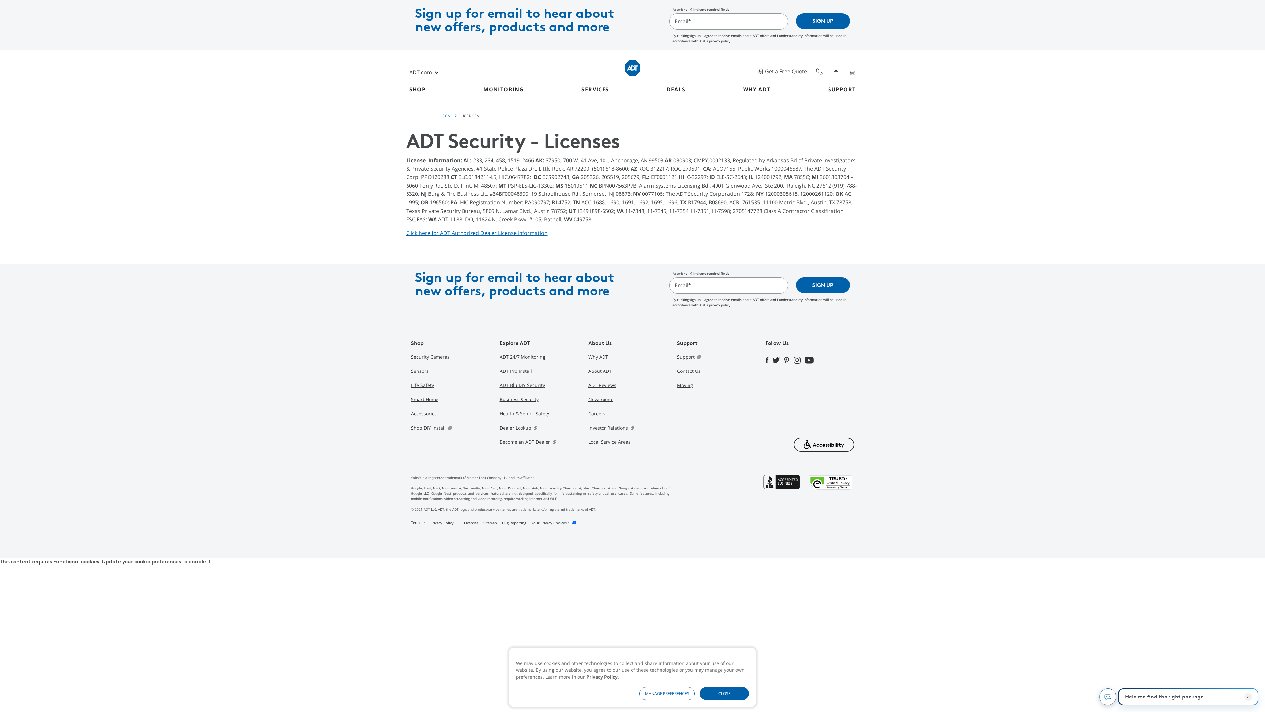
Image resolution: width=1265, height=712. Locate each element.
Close (724, 693)
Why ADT (757, 89)
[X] (778, 359)
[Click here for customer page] (836, 71)
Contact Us (689, 371)
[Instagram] (799, 360)
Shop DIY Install (429, 428)
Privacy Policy (602, 677)
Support (842, 89)
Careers (597, 413)
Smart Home (424, 399)
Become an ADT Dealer (525, 442)
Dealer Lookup (516, 428)
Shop (417, 89)
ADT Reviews (602, 385)
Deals (676, 89)
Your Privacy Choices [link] (549, 522)
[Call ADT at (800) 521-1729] (819, 71)
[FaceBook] (769, 359)
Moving (685, 385)
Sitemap (490, 522)
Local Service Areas (609, 442)
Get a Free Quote (786, 71)
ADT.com (420, 72)
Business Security (519, 399)
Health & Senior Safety (524, 413)
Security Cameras (430, 357)
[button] (824, 444)
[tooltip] (819, 71)
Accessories (424, 413)
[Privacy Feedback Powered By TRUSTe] (830, 501)
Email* (683, 21)
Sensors (420, 371)
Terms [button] (416, 522)
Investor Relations (608, 428)
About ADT (600, 371)
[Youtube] (811, 360)
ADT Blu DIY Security (522, 385)
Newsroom (600, 399)
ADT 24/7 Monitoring (522, 357)
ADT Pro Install (516, 371)
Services (595, 89)
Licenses (471, 522)
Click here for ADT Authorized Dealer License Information (477, 233)
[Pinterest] (789, 360)
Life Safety (422, 385)
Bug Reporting (514, 522)
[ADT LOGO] (632, 67)
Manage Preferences (667, 693)
